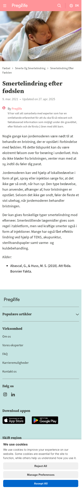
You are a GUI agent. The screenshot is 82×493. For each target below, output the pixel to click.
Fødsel (6, 68)
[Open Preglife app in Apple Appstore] (13, 420)
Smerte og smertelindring (30, 68)
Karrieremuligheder (15, 363)
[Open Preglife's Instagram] (5, 394)
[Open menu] (4, 5)
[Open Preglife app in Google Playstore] (45, 420)
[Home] (40, 299)
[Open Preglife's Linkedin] (14, 394)
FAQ (5, 354)
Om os (6, 336)
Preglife (17, 109)
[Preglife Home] (19, 5)
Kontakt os (9, 371)
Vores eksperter (12, 345)
